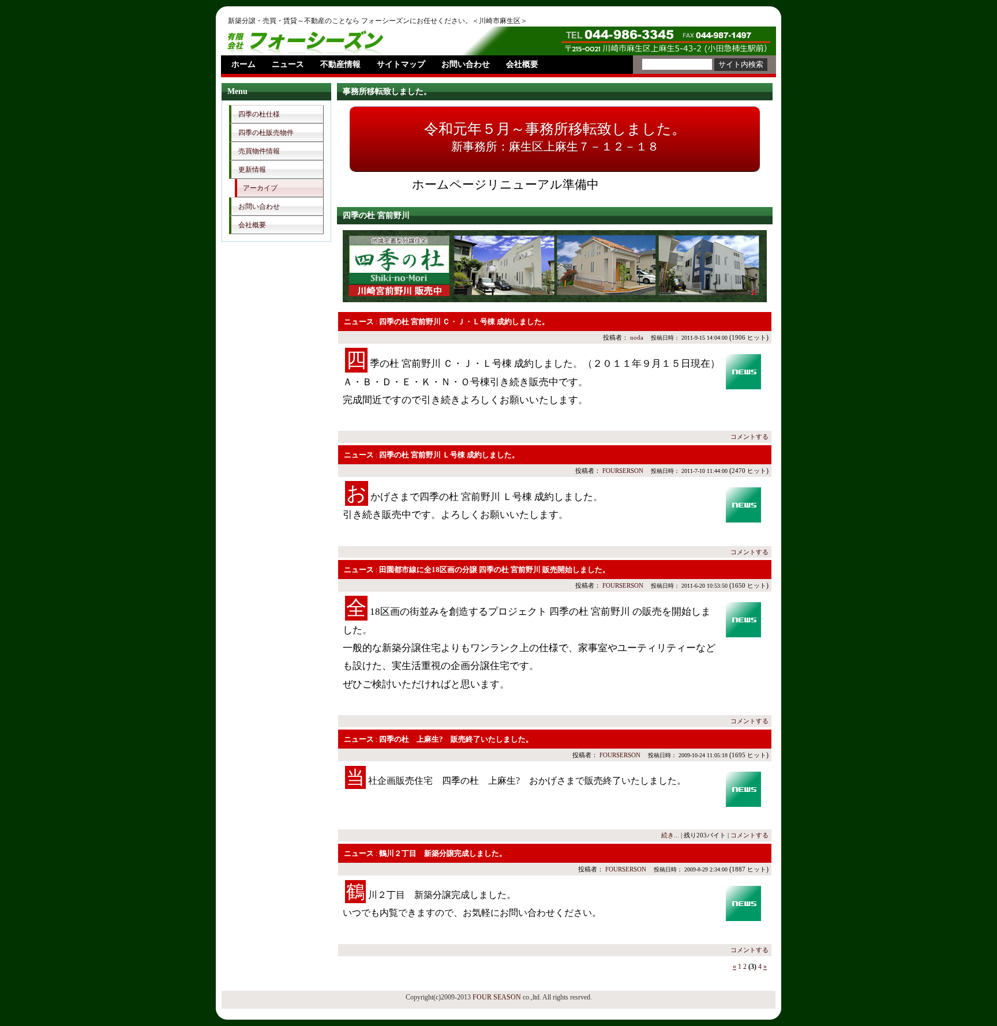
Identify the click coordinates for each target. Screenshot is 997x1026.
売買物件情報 (259, 151)
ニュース (288, 64)
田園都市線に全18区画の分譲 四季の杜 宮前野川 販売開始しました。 (494, 569)
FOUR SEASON (497, 997)
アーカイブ (260, 188)
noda (636, 337)
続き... (670, 835)
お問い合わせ (465, 64)
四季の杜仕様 (259, 114)
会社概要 (522, 64)
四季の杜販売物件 (266, 133)
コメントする (749, 436)
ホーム (243, 64)
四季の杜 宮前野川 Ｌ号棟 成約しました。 (449, 454)
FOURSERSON (622, 470)
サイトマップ (401, 64)
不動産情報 (340, 64)
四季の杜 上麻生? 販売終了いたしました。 (456, 739)
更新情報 (252, 170)
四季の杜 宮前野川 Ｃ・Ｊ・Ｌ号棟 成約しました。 (464, 321)
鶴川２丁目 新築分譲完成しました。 (443, 853)
